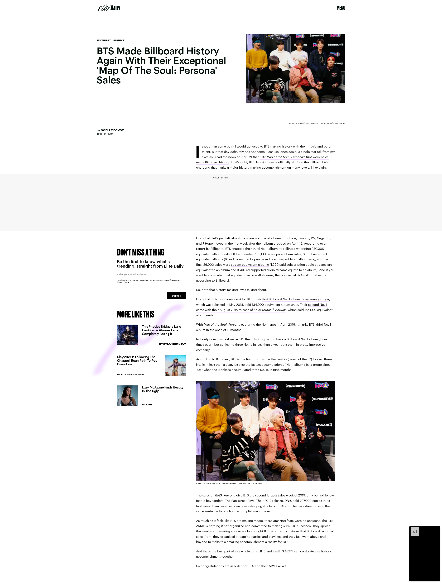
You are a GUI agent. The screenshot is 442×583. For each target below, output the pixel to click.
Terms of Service (170, 280)
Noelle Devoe (112, 130)
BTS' (263, 157)
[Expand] (413, 529)
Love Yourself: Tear (315, 299)
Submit (176, 295)
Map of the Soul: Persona (285, 157)
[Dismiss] (436, 529)
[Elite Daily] (109, 7)
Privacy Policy (123, 282)
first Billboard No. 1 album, (282, 299)
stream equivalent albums (250, 264)
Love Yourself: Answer (270, 310)
